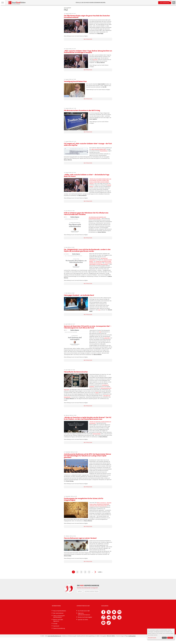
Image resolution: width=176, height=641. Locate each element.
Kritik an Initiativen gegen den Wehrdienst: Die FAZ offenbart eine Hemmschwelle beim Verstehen (86, 213)
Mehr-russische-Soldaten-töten (99, 149)
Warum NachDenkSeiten (59, 611)
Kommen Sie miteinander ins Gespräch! (87, 588)
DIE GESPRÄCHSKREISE (88, 585)
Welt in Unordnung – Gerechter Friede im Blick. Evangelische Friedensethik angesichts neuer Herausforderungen (100, 504)
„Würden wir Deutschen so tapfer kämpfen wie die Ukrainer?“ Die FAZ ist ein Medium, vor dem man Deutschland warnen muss (87, 418)
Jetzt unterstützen (165, 2)
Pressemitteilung (104, 150)
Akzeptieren (170, 637)
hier (99, 309)
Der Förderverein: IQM (84, 611)
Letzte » (100, 572)
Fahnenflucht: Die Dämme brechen (76, 372)
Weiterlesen (88, 39)
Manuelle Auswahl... (152, 637)
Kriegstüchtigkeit (97, 433)
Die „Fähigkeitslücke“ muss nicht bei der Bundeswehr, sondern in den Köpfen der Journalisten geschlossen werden (87, 250)
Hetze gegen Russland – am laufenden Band (79, 295)
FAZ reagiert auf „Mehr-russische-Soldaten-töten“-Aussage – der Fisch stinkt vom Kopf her (88, 144)
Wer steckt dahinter (58, 613)
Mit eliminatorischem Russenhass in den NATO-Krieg (82, 110)
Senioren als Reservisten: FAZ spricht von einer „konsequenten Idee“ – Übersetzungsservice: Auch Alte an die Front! (87, 327)
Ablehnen (164, 637)
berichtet (95, 59)
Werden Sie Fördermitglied (85, 617)
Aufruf (80, 591)
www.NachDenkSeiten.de (54, 636)
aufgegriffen (107, 338)
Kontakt (55, 623)
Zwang (97, 392)
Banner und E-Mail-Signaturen (58, 620)
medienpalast (132, 636)
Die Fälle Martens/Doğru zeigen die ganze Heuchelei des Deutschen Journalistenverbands (87, 16)
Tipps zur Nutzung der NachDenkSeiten (59, 616)
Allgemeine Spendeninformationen (84, 614)
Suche (173, 2)
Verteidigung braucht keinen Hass (75, 81)
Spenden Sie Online (83, 619)
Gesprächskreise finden (91, 591)
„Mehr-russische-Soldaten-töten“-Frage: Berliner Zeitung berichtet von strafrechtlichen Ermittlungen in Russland (88, 51)
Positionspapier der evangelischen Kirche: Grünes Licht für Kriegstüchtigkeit (83, 499)
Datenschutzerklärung (59, 628)
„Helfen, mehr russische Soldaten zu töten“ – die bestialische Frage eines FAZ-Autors (86, 175)
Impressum (56, 626)
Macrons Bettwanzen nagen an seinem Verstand (80, 538)
